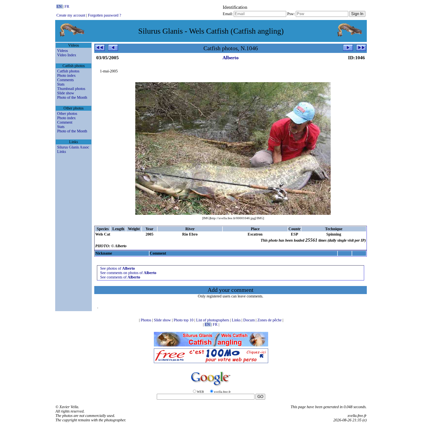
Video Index (66, 55)
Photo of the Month (72, 97)
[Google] (211, 387)
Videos (62, 51)
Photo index (66, 75)
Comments (65, 80)
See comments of (120, 277)
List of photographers (213, 320)
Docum (249, 320)
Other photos (67, 113)
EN (59, 6)
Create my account (70, 15)
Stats (60, 84)
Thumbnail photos (71, 89)
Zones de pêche (270, 320)
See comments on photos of (128, 273)
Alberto (230, 57)
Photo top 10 (184, 320)
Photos (146, 320)
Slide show (65, 93)
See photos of (117, 268)
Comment (64, 122)
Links (61, 151)
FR (66, 6)
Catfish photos (68, 71)
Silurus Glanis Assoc (73, 147)
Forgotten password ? (104, 15)
